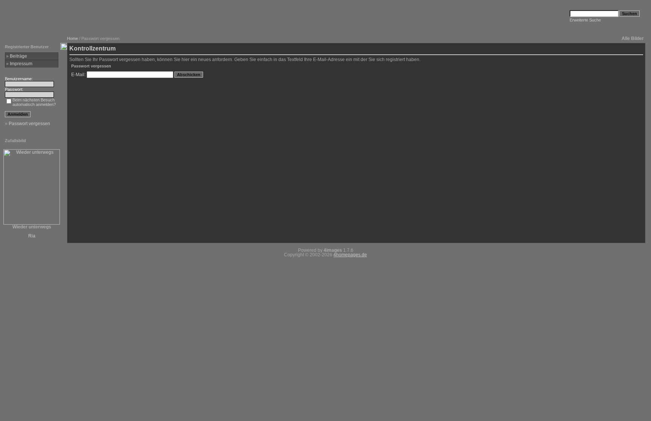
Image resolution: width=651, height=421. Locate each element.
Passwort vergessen (29, 123)
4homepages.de (350, 255)
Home (72, 38)
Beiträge (18, 56)
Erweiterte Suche (585, 20)
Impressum (21, 63)
